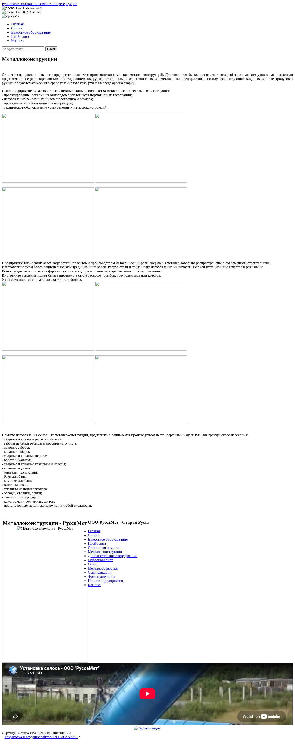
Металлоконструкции (105, 552)
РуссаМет (39, 4)
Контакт (17, 41)
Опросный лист (100, 560)
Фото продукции (101, 576)
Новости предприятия (105, 581)
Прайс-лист (20, 36)
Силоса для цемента (104, 547)
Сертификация (99, 572)
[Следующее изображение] (45, 629)
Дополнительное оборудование (112, 556)
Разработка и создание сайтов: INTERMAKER (41, 737)
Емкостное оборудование (31, 32)
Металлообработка (103, 568)
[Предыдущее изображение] (45, 563)
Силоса (17, 28)
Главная (17, 24)
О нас (92, 564)
